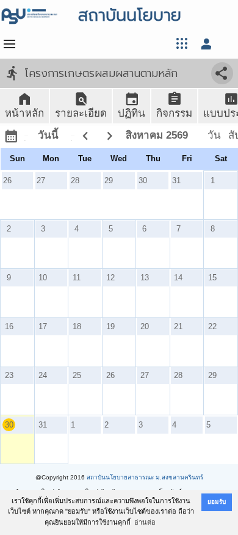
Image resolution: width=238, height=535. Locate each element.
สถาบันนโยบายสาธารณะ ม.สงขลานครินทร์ (145, 477)
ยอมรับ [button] (216, 501)
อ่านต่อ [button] (145, 522)
